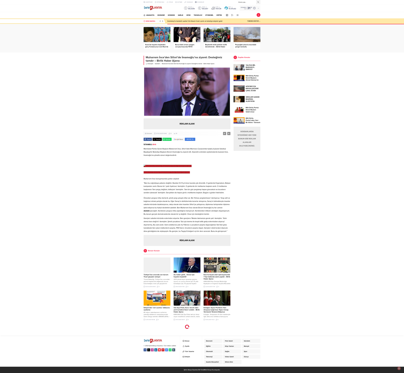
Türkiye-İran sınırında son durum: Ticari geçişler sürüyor (156, 276)
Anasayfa (150, 64)
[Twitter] (148, 349)
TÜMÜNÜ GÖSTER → (253, 21)
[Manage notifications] (399, 368)
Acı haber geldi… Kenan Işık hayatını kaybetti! (184, 276)
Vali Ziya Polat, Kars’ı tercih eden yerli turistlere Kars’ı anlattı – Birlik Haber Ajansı (187, 310)
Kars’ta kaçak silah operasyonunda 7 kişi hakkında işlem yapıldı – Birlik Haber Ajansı (217, 277)
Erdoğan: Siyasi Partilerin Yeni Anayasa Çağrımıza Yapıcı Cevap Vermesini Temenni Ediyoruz (216, 310)
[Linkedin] (155, 349)
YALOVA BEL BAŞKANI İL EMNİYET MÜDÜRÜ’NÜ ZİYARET (251, 69)
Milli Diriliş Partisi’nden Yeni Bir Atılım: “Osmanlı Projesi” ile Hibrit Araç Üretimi (253, 122)
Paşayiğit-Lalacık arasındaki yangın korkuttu (245, 46)
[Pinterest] (162, 349)
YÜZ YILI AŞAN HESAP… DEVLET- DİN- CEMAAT (184, 21)
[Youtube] (159, 349)
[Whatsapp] (170, 349)
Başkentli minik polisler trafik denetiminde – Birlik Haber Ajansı (216, 47)
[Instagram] (152, 349)
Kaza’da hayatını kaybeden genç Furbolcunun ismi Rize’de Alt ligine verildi (156, 47)
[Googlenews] (166, 349)
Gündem (157, 64)
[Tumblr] (173, 349)
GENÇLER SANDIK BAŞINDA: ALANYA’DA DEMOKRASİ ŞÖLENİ (253, 101)
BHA (154, 144)
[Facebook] (145, 349)
